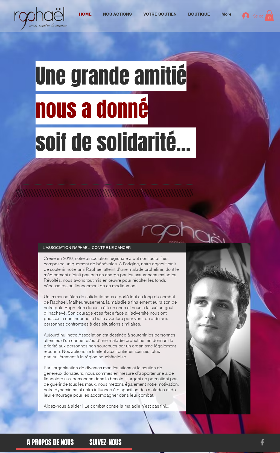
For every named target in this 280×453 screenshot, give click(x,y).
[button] (269, 15)
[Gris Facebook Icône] (262, 442)
